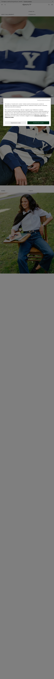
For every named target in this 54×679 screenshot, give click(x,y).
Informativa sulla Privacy (40, 115)
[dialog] (27, 112)
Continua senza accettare (43, 100)
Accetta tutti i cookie (38, 122)
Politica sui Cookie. (9, 117)
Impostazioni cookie (16, 122)
